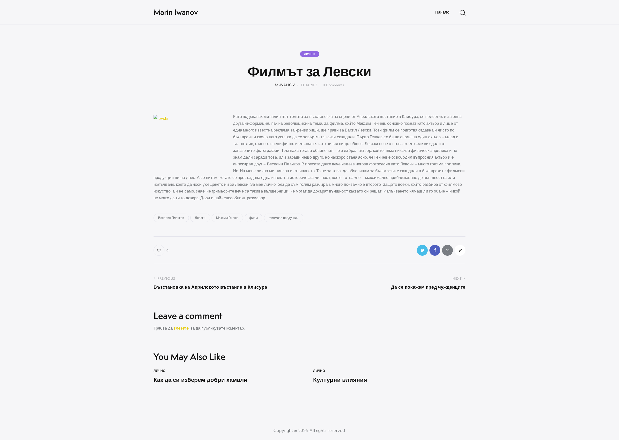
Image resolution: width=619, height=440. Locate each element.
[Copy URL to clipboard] (460, 250)
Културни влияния (340, 379)
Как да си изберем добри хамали (200, 379)
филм (253, 218)
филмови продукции (284, 218)
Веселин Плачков (171, 218)
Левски (200, 218)
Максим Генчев (227, 218)
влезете (181, 328)
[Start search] (462, 13)
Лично (309, 54)
